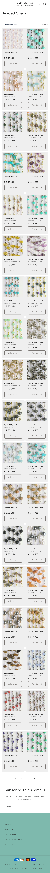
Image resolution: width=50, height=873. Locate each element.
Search (7, 819)
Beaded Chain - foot (11, 53)
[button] (4, 4)
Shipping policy (38, 868)
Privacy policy (14, 868)
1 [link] (15, 778)
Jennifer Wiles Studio (16, 865)
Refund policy (42, 865)
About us (8, 824)
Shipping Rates (10, 834)
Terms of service (26, 868)
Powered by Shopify (29, 865)
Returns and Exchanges (13, 839)
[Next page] (34, 778)
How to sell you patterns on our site (18, 845)
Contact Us (9, 829)
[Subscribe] (42, 806)
